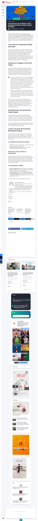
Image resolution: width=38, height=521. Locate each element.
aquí (31, 168)
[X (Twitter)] (1, 257)
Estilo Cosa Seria (10, 271)
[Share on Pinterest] (3, 13)
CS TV (29, 1)
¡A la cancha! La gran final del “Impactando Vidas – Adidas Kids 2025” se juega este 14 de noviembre (23, 423)
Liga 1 (23, 271)
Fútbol (17, 1)
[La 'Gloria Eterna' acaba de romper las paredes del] (25, 348)
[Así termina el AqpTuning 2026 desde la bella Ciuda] (25, 357)
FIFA (11, 221)
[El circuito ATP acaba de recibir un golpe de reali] (25, 340)
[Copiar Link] (1, 262)
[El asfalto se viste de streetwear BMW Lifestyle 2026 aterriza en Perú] (21, 407)
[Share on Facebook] (3, 10)
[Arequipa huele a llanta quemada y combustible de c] (25, 332)
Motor (26, 1)
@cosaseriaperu (15, 366)
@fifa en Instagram (16, 174)
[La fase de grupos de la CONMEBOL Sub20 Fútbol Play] (17, 348)
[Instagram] (20, 514)
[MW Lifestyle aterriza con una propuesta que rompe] (17, 357)
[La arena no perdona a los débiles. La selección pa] (17, 332)
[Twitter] (10, 194)
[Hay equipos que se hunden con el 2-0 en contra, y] (17, 340)
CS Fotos (32, 1)
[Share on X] (3, 7)
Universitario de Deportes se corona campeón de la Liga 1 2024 (28, 273)
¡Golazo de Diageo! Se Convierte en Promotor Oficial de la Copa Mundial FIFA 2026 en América (11, 210)
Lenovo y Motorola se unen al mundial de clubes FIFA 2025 (20, 209)
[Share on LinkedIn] (3, 15)
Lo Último (13, 1)
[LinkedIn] (1, 260)
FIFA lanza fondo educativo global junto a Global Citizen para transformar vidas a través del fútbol (28, 210)
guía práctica (15, 124)
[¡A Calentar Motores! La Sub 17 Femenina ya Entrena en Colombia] (14, 419)
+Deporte (21, 1)
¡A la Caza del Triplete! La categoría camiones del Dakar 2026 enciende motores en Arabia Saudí (22, 428)
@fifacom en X (23, 174)
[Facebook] (11, 194)
